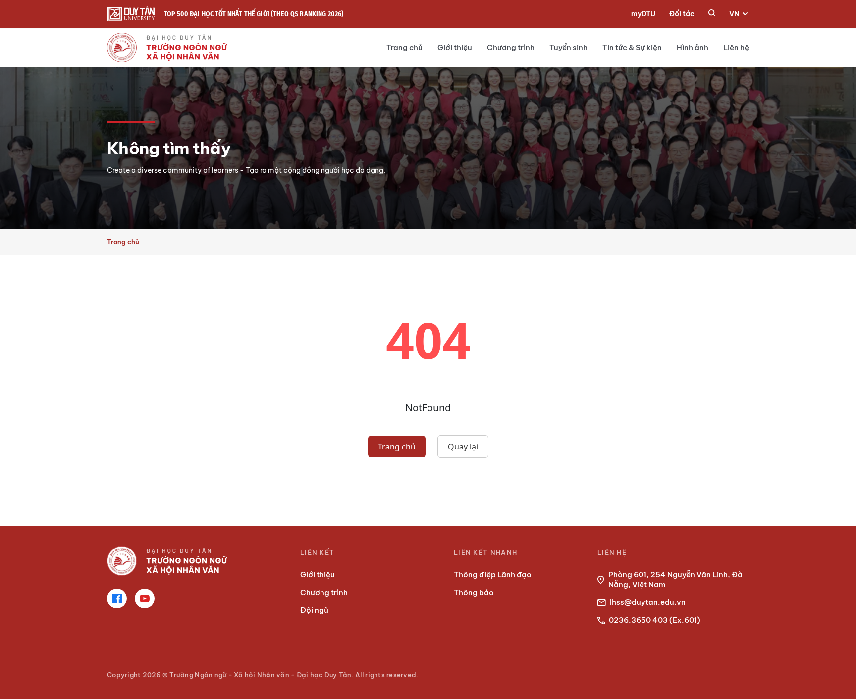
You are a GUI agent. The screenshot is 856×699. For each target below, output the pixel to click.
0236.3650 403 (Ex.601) (654, 620)
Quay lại (463, 446)
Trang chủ (404, 47)
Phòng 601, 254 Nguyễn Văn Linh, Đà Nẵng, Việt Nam (675, 579)
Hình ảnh (692, 47)
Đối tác (682, 13)
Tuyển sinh (568, 47)
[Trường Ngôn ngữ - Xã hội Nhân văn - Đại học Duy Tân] (131, 14)
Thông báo (474, 592)
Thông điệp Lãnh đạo (493, 574)
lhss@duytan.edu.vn (648, 602)
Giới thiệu (454, 47)
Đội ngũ (314, 610)
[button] (711, 14)
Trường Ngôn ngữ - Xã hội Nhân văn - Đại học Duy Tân (260, 675)
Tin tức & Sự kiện (632, 47)
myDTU (643, 13)
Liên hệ (736, 47)
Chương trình (511, 47)
